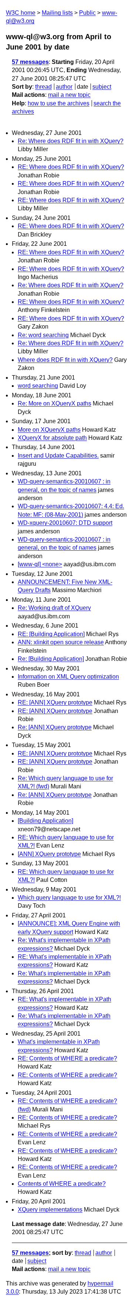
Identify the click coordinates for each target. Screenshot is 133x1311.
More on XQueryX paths (49, 430)
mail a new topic (69, 95)
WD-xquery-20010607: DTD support (65, 523)
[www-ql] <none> (40, 564)
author (64, 87)
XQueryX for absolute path (52, 438)
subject (101, 87)
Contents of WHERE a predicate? (62, 1184)
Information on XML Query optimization (68, 676)
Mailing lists (57, 13)
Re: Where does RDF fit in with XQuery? (70, 141)
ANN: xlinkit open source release (61, 642)
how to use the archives (58, 103)
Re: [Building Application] (51, 659)
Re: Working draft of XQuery (54, 608)
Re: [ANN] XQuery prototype (55, 727)
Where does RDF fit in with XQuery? (65, 360)
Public (87, 13)
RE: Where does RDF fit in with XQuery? (71, 167)
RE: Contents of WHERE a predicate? (67, 1058)
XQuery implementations (50, 1209)
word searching (38, 386)
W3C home (20, 13)
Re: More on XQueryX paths (54, 403)
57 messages (30, 62)
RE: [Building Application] (51, 634)
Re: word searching (43, 335)
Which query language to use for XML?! (69, 897)
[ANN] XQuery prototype (49, 854)
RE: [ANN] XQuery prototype (55, 702)
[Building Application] (45, 821)
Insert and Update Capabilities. (58, 455)
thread (43, 87)
